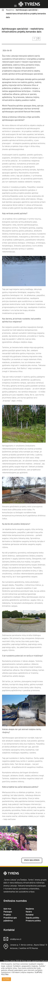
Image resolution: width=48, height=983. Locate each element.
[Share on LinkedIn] (38, 39)
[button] (15, 4)
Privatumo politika (33, 921)
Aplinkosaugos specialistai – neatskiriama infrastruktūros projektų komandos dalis (26, 13)
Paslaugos (7, 912)
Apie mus (7, 909)
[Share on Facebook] (34, 39)
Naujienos (10, 10)
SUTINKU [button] (6, 979)
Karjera (29, 912)
